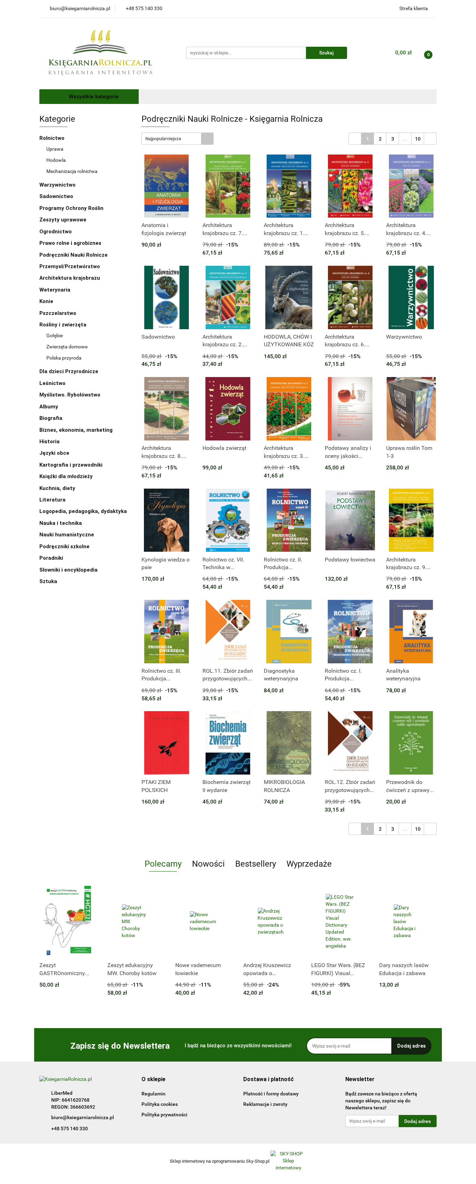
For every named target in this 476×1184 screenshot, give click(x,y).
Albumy (49, 407)
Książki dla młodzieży (66, 476)
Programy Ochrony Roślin (71, 208)
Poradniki (51, 558)
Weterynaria (54, 290)
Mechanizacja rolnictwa (72, 171)
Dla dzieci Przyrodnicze (68, 371)
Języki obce (55, 453)
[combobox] (177, 139)
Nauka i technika (61, 523)
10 (418, 139)
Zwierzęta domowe (66, 346)
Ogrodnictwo (55, 231)
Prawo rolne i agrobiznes (70, 243)
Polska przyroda (64, 358)
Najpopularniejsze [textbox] (163, 138)
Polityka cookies (159, 1104)
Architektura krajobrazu (69, 278)
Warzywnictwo (57, 185)
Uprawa (54, 149)
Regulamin (153, 1093)
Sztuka (49, 581)
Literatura (53, 500)
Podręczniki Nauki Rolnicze (73, 255)
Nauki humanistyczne (67, 534)
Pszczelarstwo (57, 313)
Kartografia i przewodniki (71, 465)
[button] (153, 1079)
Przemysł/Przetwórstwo (69, 266)
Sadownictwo (56, 196)
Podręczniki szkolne (65, 546)
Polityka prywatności (164, 1114)
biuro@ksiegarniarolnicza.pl (82, 1117)
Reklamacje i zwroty (265, 1104)
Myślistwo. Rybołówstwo (69, 395)
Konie (46, 301)
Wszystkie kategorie (93, 96)
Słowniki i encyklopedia (69, 570)
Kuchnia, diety (58, 488)
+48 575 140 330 (69, 1128)
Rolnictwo (52, 138)
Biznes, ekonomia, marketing (76, 430)
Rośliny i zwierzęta (63, 325)
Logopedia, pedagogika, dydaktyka (83, 511)
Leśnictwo (52, 383)
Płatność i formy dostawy (271, 1093)
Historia (50, 441)
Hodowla (56, 160)
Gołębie (54, 335)
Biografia (51, 418)
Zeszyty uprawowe (62, 220)
